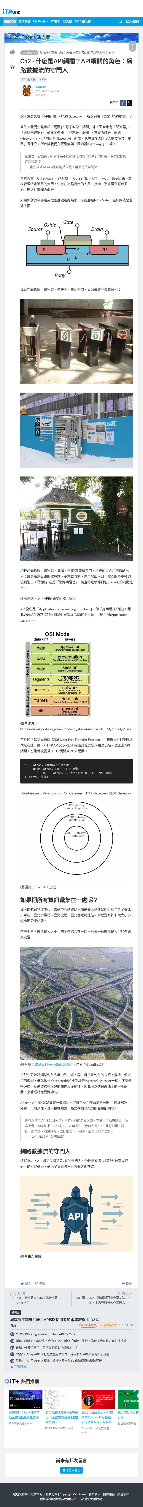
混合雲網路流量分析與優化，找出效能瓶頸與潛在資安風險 (61, 1417)
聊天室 (67, 21)
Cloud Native (29, 52)
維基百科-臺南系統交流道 (54, 1064)
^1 (116, 290)
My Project (40, 21)
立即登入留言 (71, 1470)
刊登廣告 (95, 1494)
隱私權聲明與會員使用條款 (58, 1499)
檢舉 (129, 1283)
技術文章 (10, 21)
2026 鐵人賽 (82, 21)
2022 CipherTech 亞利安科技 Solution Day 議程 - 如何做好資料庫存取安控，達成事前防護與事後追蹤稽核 (98, 1422)
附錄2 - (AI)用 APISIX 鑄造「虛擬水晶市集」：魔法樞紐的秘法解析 (59, 1360)
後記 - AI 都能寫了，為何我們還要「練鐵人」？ (47, 1347)
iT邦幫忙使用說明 (90, 1499)
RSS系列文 (90, 1325)
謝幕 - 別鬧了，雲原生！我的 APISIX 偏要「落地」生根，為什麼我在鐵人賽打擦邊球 (71, 1341)
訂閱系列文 (110, 1325)
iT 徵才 (55, 21)
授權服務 (109, 1494)
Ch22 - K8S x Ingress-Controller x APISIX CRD (45, 1334)
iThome (81, 1494)
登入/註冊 (132, 21)
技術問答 (25, 21)
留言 (28, 1283)
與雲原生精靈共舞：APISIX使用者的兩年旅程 (69, 52)
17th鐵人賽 (28, 79)
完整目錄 (20, 1366)
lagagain (40, 86)
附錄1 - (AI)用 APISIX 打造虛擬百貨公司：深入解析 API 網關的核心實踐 (62, 1354)
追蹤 (42, 1283)
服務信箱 (123, 1494)
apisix (42, 79)
